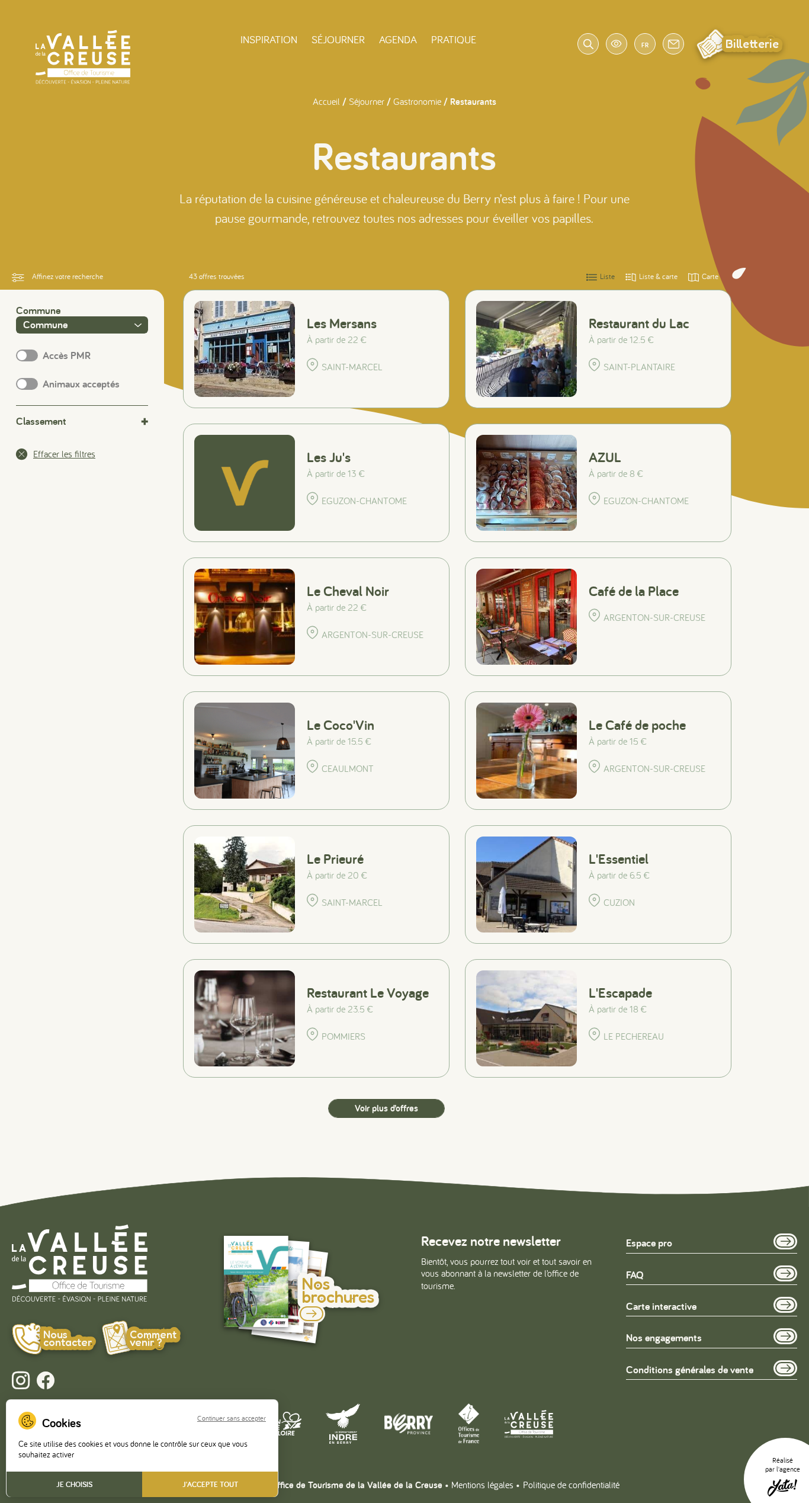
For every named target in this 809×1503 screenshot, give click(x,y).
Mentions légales (482, 1485)
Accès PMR (67, 355)
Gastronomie (417, 101)
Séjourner (338, 39)
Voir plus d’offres (386, 1108)
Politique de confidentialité (571, 1485)
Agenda (398, 39)
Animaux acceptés (81, 383)
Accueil (326, 101)
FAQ (635, 1274)
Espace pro (649, 1242)
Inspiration (268, 39)
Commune (38, 310)
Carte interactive (661, 1306)
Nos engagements (664, 1337)
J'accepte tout (210, 1484)
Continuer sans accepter (231, 1418)
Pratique (453, 39)
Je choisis (74, 1484)
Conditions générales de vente (689, 1369)
